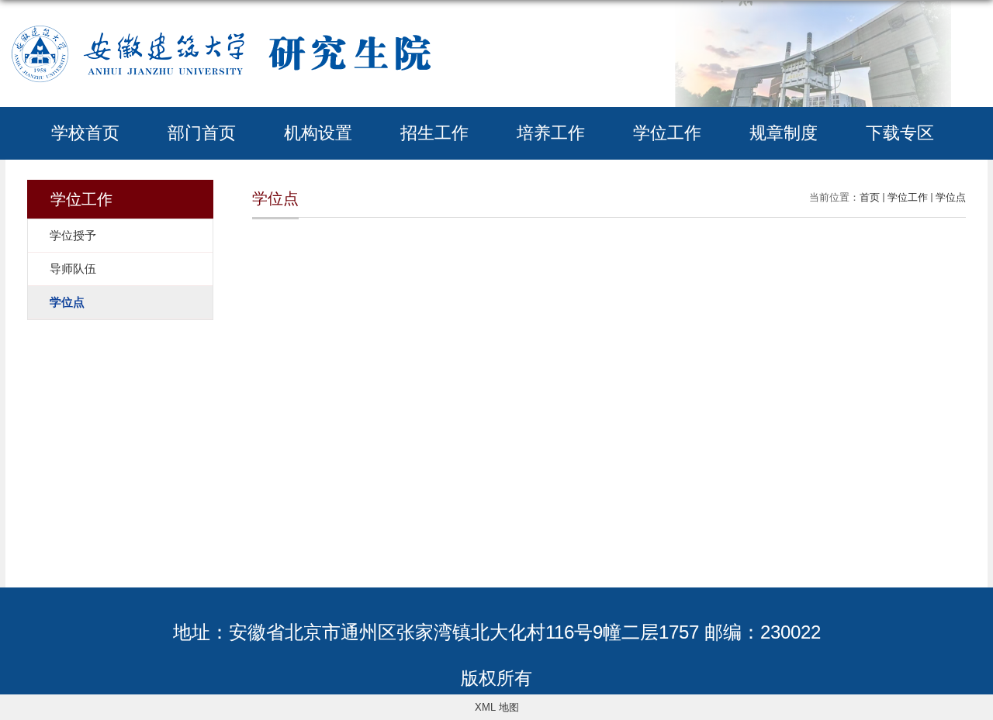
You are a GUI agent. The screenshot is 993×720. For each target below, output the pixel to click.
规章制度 (783, 133)
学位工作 (667, 133)
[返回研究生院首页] (220, 24)
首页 (870, 197)
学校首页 (85, 133)
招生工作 (434, 133)
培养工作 (551, 133)
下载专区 (900, 133)
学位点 (951, 197)
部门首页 (202, 133)
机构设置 (318, 133)
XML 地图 (497, 707)
